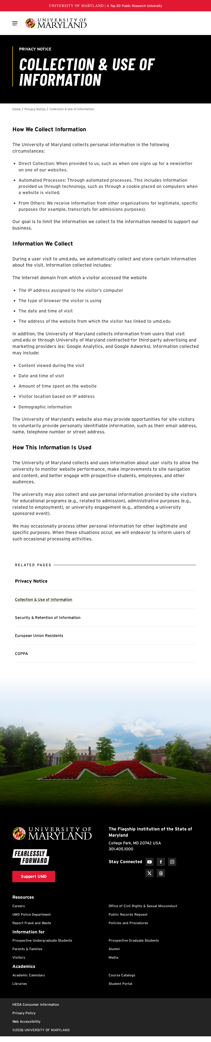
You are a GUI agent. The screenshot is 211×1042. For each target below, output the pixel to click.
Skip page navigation (15, 107)
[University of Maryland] (56, 23)
